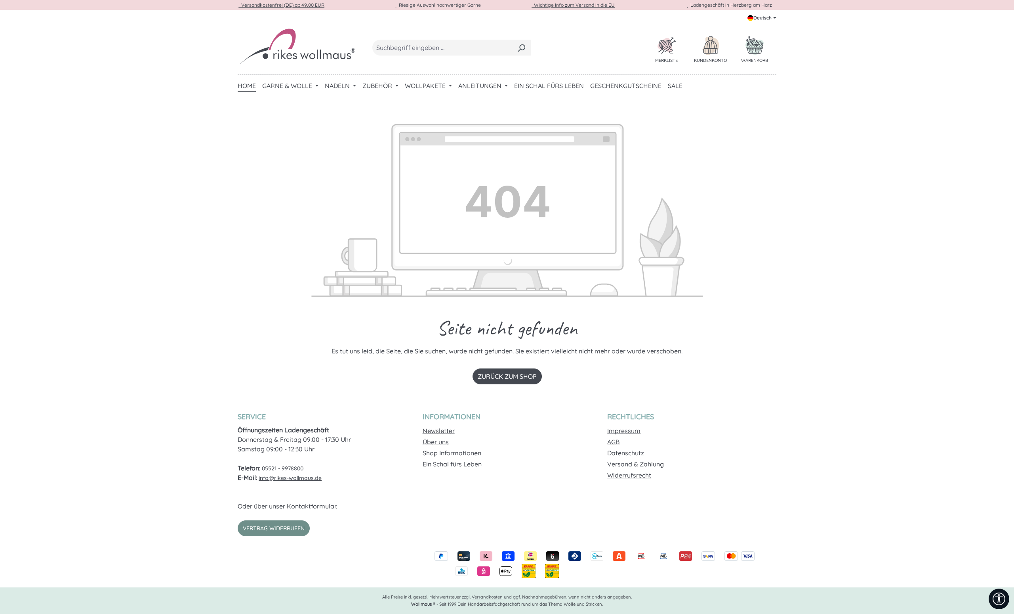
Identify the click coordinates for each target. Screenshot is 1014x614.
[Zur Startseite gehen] (297, 46)
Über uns (436, 442)
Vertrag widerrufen (274, 528)
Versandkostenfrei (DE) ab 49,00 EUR (281, 5)
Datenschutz (625, 453)
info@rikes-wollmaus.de (290, 478)
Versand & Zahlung (635, 464)
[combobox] (442, 48)
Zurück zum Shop (507, 376)
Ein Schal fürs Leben (452, 464)
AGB (613, 442)
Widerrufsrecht (629, 475)
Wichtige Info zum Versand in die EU (573, 5)
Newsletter (439, 431)
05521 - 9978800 (282, 468)
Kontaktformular (311, 506)
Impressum (623, 431)
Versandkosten (487, 597)
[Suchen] (521, 48)
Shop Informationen (452, 453)
